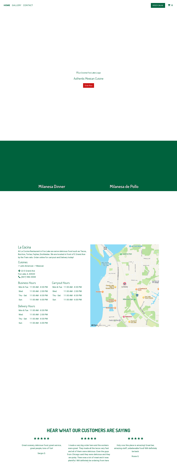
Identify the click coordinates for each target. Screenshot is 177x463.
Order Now (88, 85)
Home (7, 5)
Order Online (158, 5)
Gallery (16, 5)
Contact (28, 5)
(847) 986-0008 (28, 277)
